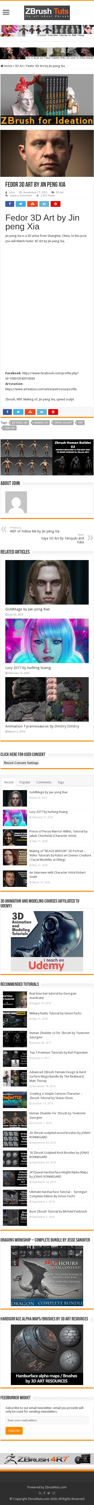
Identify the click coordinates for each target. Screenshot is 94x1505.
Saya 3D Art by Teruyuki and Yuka (62, 538)
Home (7, 66)
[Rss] (40, 1493)
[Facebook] (44, 1493)
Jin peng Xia (19, 422)
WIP (80, 422)
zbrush (10, 428)
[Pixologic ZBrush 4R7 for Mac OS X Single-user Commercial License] (47, 1458)
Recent (8, 782)
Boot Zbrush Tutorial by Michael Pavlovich (58, 1211)
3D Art (19, 66)
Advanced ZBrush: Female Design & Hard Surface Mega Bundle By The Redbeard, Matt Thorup (57, 1076)
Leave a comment (21, 195)
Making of (41, 422)
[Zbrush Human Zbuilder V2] (47, 457)
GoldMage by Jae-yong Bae (27, 609)
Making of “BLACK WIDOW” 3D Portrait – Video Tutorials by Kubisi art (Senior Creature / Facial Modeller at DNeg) (60, 855)
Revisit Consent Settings (21, 763)
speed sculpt (63, 422)
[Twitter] (49, 1493)
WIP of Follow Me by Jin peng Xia (34, 529)
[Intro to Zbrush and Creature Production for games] (47, 53)
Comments (43, 782)
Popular (25, 782)
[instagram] (54, 1493)
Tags (60, 782)
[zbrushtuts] (47, 12)
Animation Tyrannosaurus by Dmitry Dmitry (42, 726)
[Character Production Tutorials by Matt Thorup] (47, 30)
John (12, 192)
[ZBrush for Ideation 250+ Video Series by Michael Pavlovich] (47, 99)
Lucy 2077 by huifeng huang (28, 668)
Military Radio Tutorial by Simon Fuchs (55, 1013)
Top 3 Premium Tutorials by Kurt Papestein (58, 1052)
